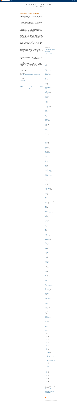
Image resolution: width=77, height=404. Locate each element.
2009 (47, 378)
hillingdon (46, 166)
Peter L (46, 245)
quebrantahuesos (47, 254)
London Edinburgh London (49, 201)
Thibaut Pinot (47, 300)
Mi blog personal (47, 389)
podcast (46, 249)
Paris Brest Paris (47, 239)
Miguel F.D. (46, 221)
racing (27, 74)
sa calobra (46, 270)
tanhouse (46, 291)
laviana (46, 194)
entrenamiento (47, 148)
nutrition (46, 234)
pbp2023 (46, 242)
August (48, 353)
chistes (46, 114)
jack (45, 178)
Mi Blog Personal (30, 9)
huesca (46, 172)
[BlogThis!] (21, 73)
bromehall (46, 105)
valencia (46, 316)
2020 (47, 343)
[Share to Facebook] (23, 73)
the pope (46, 299)
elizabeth (46, 143)
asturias (46, 82)
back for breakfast (47, 87)
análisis (46, 77)
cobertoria (46, 119)
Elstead (46, 144)
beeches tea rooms (47, 92)
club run (46, 117)
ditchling (46, 134)
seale (45, 277)
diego (45, 133)
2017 (47, 348)
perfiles (46, 244)
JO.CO (46, 181)
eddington (46, 140)
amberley (46, 73)
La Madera (46, 190)
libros (45, 198)
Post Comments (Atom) (27, 88)
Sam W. (46, 275)
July (47, 355)
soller (45, 283)
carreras (46, 111)
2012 (47, 374)
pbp (45, 240)
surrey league (37, 74)
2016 (47, 349)
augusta (46, 85)
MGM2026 (46, 219)
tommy (46, 304)
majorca (46, 210)
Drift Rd (46, 135)
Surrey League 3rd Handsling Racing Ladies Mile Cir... (51, 360)
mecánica (46, 217)
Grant (45, 160)
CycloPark (46, 124)
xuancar (46, 330)
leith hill (46, 196)
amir (45, 75)
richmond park (47, 262)
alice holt (46, 71)
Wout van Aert (47, 329)
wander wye (46, 321)
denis (45, 130)
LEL (45, 197)
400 (45, 68)
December (48, 350)
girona (46, 156)
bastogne (46, 91)
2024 (47, 337)
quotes (46, 256)
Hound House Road (48, 171)
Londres (46, 202)
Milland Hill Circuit (48, 224)
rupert (46, 268)
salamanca (46, 274)
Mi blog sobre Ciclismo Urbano (39, 9)
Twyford (46, 311)
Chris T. (46, 115)
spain (45, 284)
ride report (46, 263)
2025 (47, 336)
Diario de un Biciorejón (38, 5)
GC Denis (46, 155)
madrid (46, 207)
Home (31, 86)
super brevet (46, 288)
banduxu (46, 88)
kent (45, 187)
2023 (47, 339)
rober (45, 266)
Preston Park (46, 251)
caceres (46, 107)
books (46, 98)
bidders (46, 97)
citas (45, 116)
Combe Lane (47, 120)
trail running (47, 307)
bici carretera (47, 94)
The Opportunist (47, 298)
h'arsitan (46, 162)
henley (46, 165)
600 (45, 69)
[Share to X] (22, 73)
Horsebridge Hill (47, 167)
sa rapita (46, 271)
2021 (47, 342)
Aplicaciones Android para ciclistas (49, 57)
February (48, 367)
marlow (46, 216)
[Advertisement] (26, 83)
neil (45, 227)
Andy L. (46, 79)
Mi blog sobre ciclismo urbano (49, 391)
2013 (47, 372)
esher (45, 149)
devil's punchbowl (47, 132)
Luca (45, 204)
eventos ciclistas (47, 152)
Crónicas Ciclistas (23, 9)
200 (45, 64)
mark (45, 215)
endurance (46, 146)
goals (45, 157)
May (47, 363)
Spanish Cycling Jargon (48, 285)
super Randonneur (47, 289)
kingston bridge (47, 188)
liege (45, 199)
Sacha (46, 272)
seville (46, 280)
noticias (46, 233)
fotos (45, 153)
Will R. (46, 325)
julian (46, 184)
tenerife (46, 295)
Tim (45, 302)
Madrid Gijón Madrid (48, 208)
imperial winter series (48, 175)
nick (45, 229)
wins (45, 327)
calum (46, 109)
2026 (47, 335)
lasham (46, 193)
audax (46, 84)
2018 (47, 346)
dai (45, 125)
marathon (46, 213)
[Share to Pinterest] (24, 73)
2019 (47, 345)
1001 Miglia (47, 62)
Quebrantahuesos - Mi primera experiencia (50, 53)
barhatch (46, 89)
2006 (47, 382)
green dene (46, 161)
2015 (47, 369)
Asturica (46, 83)
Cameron (46, 110)
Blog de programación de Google (50, 392)
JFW (45, 179)
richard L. (46, 261)
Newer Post (21, 86)
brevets (46, 102)
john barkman (47, 183)
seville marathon (47, 281)
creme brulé (46, 123)
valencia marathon (47, 317)
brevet (46, 101)
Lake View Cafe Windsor (48, 192)
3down (46, 66)
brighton (46, 103)
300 (45, 65)
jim (45, 180)
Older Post (41, 86)
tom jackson (46, 303)
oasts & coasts (47, 235)
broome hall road (47, 106)
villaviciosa (46, 320)
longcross (46, 203)
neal (45, 226)
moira (45, 225)
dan (45, 126)
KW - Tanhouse (46, 55)
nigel (45, 230)
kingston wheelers (47, 189)
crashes (46, 121)
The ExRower (47, 297)
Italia (45, 176)
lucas (45, 206)
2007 (47, 381)
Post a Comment (22, 80)
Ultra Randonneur (47, 314)
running (46, 267)
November (48, 352)
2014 (47, 371)
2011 (47, 375)
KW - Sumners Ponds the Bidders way (49, 49)
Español (46, 151)
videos (46, 318)
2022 (47, 340)
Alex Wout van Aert (48, 70)
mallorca (46, 211)
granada (46, 158)
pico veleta (46, 247)
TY (45, 312)
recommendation (47, 259)
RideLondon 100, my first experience (50, 357)
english (24, 74)
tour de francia (47, 306)
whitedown (46, 323)
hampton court (47, 164)
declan (46, 129)
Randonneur (46, 258)
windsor (46, 326)
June (47, 362)
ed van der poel (47, 139)
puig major (46, 252)
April (48, 365)
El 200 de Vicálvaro (47, 51)
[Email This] (20, 73)
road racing (31, 74)
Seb (45, 279)
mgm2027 (46, 220)
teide (45, 294)
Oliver (46, 236)
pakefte (46, 238)
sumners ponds (47, 286)
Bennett (46, 93)
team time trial (47, 293)
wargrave (46, 322)
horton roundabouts (48, 170)
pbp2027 (46, 243)
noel (45, 231)
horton (46, 169)
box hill (46, 100)
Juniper (46, 185)
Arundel (46, 80)
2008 (47, 379)
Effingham (46, 142)
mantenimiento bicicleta (48, 212)
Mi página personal (48, 388)
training (46, 308)
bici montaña (47, 96)
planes (46, 248)
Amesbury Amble (47, 74)
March (48, 366)
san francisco (47, 276)
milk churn (46, 222)
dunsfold (46, 137)
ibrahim (46, 174)
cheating (46, 112)
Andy (45, 78)
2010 (47, 377)
